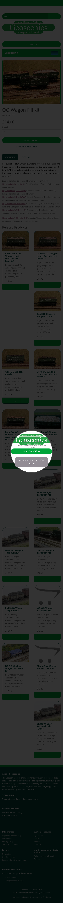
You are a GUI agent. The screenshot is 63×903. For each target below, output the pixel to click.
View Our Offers (31, 451)
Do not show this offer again (31, 462)
